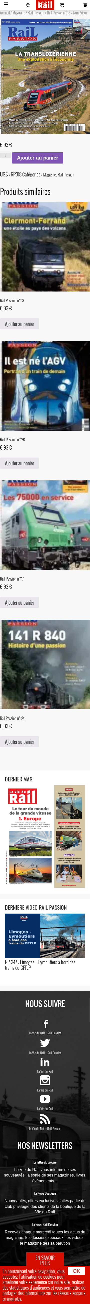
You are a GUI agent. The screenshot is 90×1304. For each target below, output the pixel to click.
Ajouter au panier (37, 158)
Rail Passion (36, 13)
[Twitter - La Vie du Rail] (45, 1045)
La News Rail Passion (45, 1224)
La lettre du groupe (45, 1162)
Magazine (18, 13)
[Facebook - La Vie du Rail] (45, 1025)
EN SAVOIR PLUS (45, 1260)
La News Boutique (45, 1193)
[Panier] (62, 5)
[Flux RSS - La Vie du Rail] (45, 1121)
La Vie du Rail (37, 1032)
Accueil (5, 13)
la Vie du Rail (36, 1128)
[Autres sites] (28, 5)
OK (76, 1271)
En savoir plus (11, 1299)
